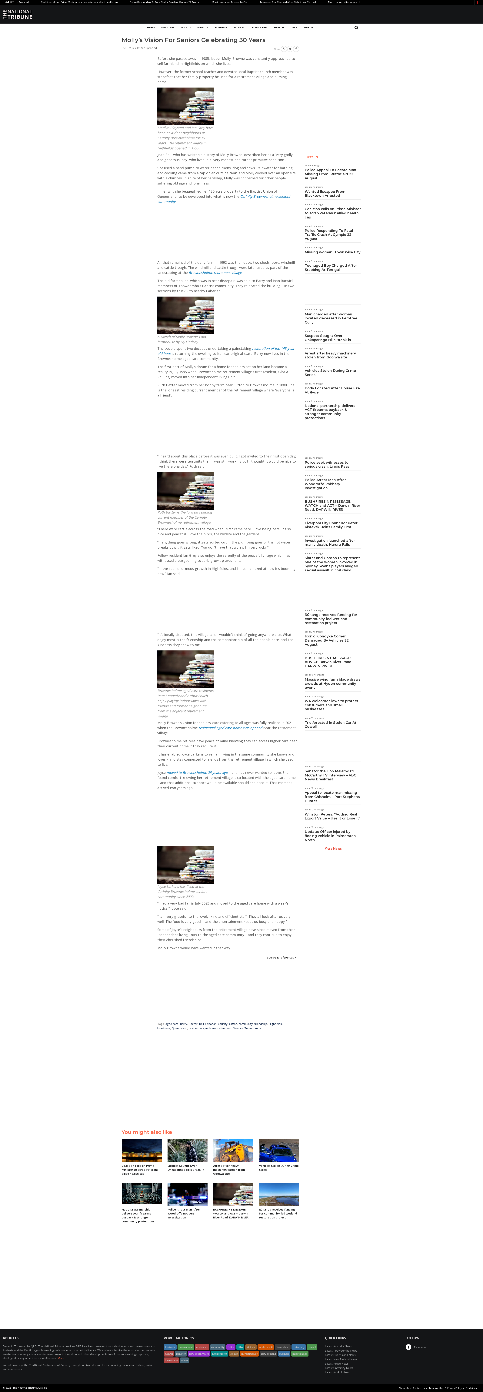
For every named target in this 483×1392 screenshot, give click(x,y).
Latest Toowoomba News (341, 1350)
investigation (299, 1353)
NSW (240, 1347)
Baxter (193, 1024)
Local (185, 27)
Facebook (419, 1347)
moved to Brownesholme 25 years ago (197, 772)
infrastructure (249, 1353)
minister (181, 1353)
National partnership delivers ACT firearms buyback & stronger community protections (330, 412)
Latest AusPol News (337, 1372)
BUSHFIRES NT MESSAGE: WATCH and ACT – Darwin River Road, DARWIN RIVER (332, 506)
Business (221, 27)
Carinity (223, 1024)
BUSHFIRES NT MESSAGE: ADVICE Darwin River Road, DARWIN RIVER (328, 662)
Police (231, 1347)
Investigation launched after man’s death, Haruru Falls (330, 543)
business (284, 1353)
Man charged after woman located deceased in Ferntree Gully (321, 2)
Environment (219, 1353)
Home (151, 27)
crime (184, 1360)
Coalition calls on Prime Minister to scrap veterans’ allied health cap (333, 213)
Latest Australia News (338, 1346)
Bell (201, 1024)
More (61, 1358)
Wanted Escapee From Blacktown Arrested (325, 194)
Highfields (275, 1024)
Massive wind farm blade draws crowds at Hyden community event (333, 683)
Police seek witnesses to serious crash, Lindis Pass (327, 464)
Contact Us (419, 1388)
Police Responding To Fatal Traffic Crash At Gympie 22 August (123, 2)
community (246, 1024)
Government (186, 1347)
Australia (170, 1347)
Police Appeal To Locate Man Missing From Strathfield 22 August (330, 174)
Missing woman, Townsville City (188, 2)
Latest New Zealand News (341, 1359)
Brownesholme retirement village (215, 272)
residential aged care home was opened (230, 728)
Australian (202, 1347)
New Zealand (268, 1353)
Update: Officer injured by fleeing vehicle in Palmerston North (330, 836)
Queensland (179, 1028)
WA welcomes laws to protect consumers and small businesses (331, 705)
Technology (259, 27)
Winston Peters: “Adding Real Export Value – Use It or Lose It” (333, 816)
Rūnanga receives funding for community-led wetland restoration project (331, 619)
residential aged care (202, 1028)
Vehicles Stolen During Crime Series (330, 373)
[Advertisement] (411, 13)
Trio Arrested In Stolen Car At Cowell (330, 725)
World (308, 27)
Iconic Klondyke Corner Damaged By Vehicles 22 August (327, 640)
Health (279, 27)
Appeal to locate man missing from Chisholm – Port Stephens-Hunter (333, 797)
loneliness (163, 1028)
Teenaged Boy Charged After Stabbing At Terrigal (246, 2)
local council (266, 1347)
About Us (404, 1388)
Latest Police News (336, 1363)
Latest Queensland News (340, 1355)
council (312, 1347)
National (167, 27)
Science (239, 27)
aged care (171, 1024)
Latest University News (339, 1368)
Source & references (281, 957)
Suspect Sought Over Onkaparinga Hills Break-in (328, 338)
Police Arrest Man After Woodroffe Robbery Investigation (325, 484)
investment (171, 1360)
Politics (202, 27)
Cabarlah (210, 1024)
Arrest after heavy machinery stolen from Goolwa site (330, 355)
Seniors (238, 1028)
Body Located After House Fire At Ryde (332, 390)
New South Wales (199, 1353)
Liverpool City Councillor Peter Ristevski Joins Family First (331, 525)
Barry (183, 1024)
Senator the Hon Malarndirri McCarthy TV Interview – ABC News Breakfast (330, 775)
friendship (260, 1024)
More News (333, 848)
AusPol (169, 1353)
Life (293, 27)
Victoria (250, 1347)
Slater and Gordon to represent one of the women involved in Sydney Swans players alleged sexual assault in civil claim (332, 564)
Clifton (233, 1024)
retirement (225, 1028)
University (299, 1347)
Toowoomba (252, 1028)
